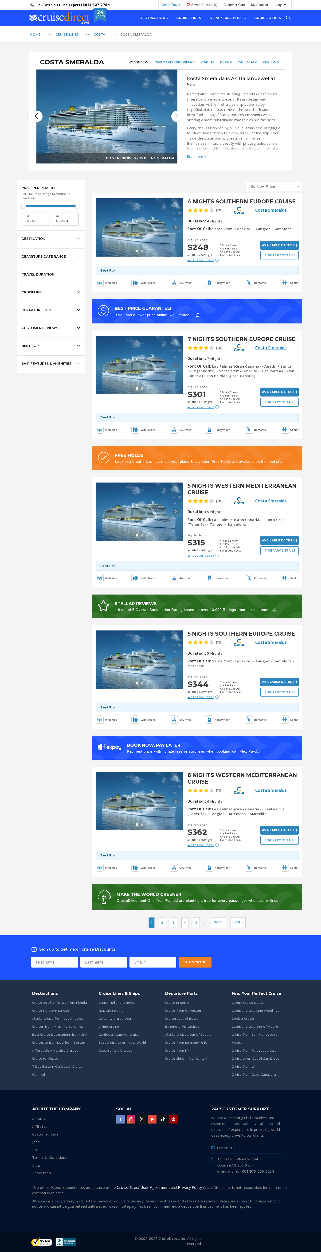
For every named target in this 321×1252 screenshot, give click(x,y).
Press (37, 1149)
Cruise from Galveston (183, 1010)
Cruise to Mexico (45, 1058)
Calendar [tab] (247, 62)
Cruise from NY (177, 1050)
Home (35, 34)
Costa (99, 34)
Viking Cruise (109, 1026)
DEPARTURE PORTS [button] (228, 18)
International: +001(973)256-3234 (245, 1171)
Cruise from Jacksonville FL (186, 1042)
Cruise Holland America (117, 1002)
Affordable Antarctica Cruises (55, 1050)
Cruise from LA (244, 1066)
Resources (41, 1172)
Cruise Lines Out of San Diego (256, 1058)
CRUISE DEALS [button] (267, 18)
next (177, 116)
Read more (196, 156)
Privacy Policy (190, 1187)
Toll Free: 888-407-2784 (237, 1159)
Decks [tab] (226, 62)
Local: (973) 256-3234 (235, 1165)
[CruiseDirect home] (59, 18)
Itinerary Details (279, 255)
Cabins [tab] (207, 62)
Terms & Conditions (49, 1157)
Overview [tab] (139, 62)
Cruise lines (67, 34)
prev (37, 116)
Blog (36, 1165)
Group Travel (171, 5)
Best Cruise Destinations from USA (59, 1034)
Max (58, 216)
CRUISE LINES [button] (188, 18)
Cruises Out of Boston (182, 1018)
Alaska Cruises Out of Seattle (188, 1034)
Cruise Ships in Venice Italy (186, 1058)
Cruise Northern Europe (50, 1010)
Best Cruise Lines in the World (122, 1042)
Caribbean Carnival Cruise (119, 1034)
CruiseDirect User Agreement (143, 1187)
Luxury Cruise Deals (247, 1002)
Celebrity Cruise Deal (115, 1018)
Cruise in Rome (177, 1002)
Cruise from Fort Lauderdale (254, 1050)
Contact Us (226, 1147)
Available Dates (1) (279, 245)
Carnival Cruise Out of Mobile (255, 1026)
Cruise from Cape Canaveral (254, 1074)
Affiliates (40, 1126)
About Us (40, 1118)
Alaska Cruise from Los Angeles (57, 1018)
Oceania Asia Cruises (115, 1050)
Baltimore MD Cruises (182, 1026)
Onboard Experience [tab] (175, 62)
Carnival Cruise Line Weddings (255, 1010)
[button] (274, 186)
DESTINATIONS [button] (154, 18)
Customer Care (234, 5)
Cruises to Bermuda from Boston (58, 1042)
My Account (259, 5)
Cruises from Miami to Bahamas (58, 1026)
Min (29, 216)
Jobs (36, 1141)
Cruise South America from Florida (59, 1002)
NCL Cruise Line (111, 1010)
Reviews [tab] (270, 62)
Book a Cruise (243, 1018)
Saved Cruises (204, 5)
